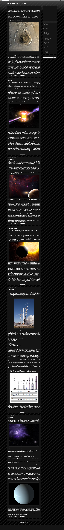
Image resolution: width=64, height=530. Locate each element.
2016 (45, 24)
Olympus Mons (11, 8)
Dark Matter (10, 417)
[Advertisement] (50, 14)
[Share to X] (22, 75)
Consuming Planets (12, 228)
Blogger (37, 528)
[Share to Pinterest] (24, 75)
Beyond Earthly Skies (16, 3)
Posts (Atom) (26, 522)
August (46, 46)
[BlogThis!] (21, 75)
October (46, 43)
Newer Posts (10, 520)
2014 (45, 27)
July (46, 47)
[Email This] (20, 75)
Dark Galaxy (11, 159)
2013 (45, 28)
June (46, 48)
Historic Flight (11, 289)
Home (24, 520)
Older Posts (38, 520)
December (46, 33)
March (46, 51)
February (46, 52)
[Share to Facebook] (23, 75)
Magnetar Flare (11, 80)
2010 (45, 32)
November (46, 42)
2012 (45, 29)
